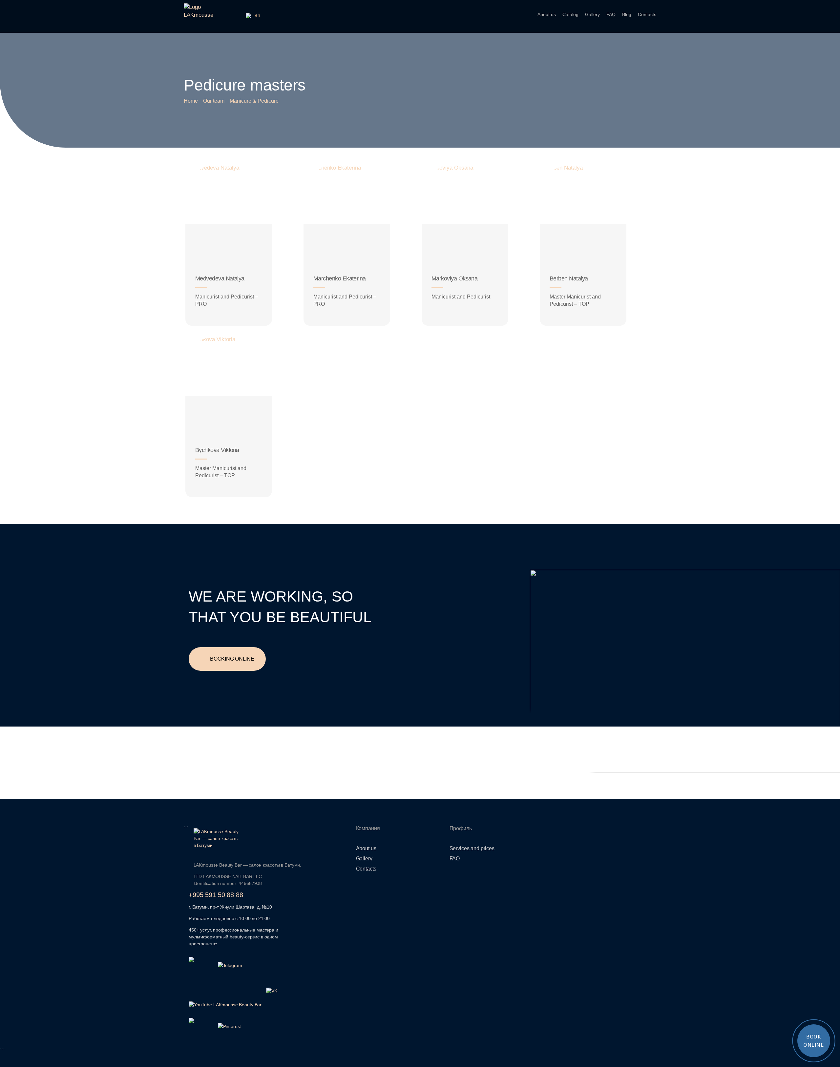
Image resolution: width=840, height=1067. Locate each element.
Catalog (570, 14)
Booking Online (232, 659)
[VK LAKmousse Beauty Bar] (278, 991)
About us (546, 14)
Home (191, 101)
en (257, 15)
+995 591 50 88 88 (216, 894)
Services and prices (472, 848)
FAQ (611, 14)
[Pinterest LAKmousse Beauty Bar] (230, 1026)
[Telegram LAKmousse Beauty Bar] (230, 965)
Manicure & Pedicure (254, 101)
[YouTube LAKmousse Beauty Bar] (225, 1004)
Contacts (647, 14)
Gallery (592, 14)
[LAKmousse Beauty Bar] (248, 838)
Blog (626, 14)
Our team (213, 101)
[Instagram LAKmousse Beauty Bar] (201, 1021)
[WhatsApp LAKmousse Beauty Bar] (201, 960)
